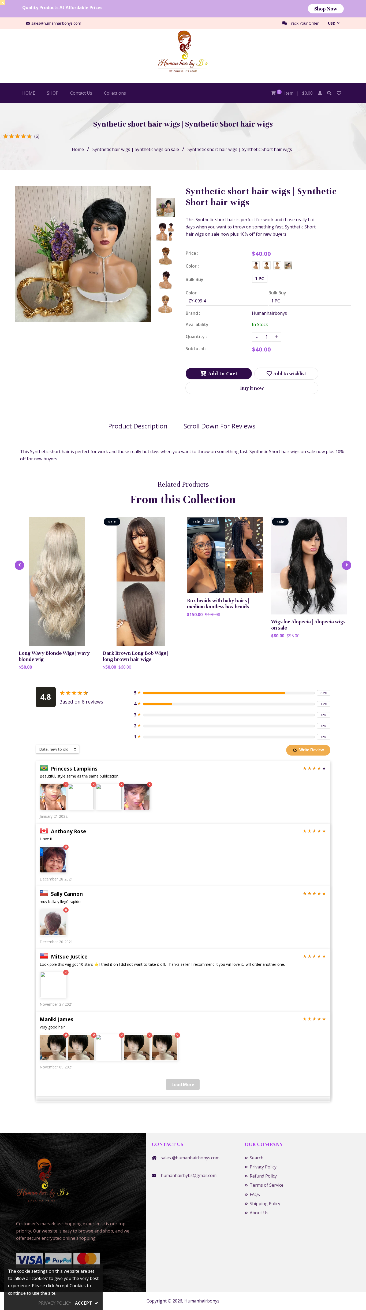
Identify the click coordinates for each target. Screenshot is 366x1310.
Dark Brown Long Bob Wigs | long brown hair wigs (135, 656)
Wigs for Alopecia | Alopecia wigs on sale (308, 625)
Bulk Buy (277, 293)
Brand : (193, 313)
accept (87, 1303)
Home (78, 149)
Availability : (198, 324)
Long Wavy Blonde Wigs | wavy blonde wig (54, 656)
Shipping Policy (265, 1204)
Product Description (137, 425)
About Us (259, 1213)
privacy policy (54, 1303)
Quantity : (196, 336)
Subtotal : (196, 348)
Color (191, 293)
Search (256, 1158)
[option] (83, 254)
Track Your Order (303, 23)
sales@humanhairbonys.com (56, 23)
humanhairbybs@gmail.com (188, 1175)
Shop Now (325, 9)
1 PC (259, 279)
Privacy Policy (263, 1167)
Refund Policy (263, 1176)
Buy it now (252, 388)
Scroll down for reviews (219, 425)
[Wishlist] (339, 93)
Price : (192, 253)
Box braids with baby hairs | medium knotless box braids (218, 603)
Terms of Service (266, 1185)
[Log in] (319, 93)
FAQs (255, 1194)
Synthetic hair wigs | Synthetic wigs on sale (135, 149)
